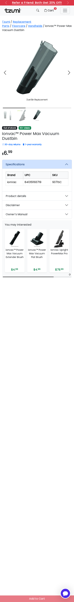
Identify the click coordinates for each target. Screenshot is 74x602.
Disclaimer (13, 205)
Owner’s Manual (16, 214)
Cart (52, 9)
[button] (65, 10)
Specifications (15, 164)
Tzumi (6, 22)
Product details (16, 196)
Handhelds (35, 26)
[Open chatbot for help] (65, 593)
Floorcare (18, 26)
